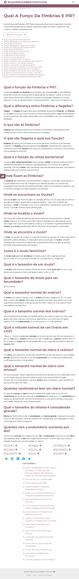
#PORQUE (60, 445)
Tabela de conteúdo (14, 35)
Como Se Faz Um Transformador (38, 479)
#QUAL (33, 449)
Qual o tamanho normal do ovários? (18, 63)
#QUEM (58, 453)
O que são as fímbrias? (13, 43)
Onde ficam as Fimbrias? (14, 49)
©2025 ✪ (28, 572)
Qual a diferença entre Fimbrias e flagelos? (21, 42)
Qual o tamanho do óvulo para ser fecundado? (23, 61)
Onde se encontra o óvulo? (15, 55)
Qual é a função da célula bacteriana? (19, 47)
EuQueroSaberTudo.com (27, 2)
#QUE (32, 453)
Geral (34, 575)
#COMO (9, 445)
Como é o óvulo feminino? (14, 57)
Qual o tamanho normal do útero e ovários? (22, 69)
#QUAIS (9, 449)
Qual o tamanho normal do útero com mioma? (23, 71)
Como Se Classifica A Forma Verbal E (40, 560)
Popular (28, 575)
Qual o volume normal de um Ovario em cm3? (23, 67)
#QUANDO (60, 449)
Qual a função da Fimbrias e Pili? (17, 40)
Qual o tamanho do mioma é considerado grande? (24, 75)
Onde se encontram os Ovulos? (17, 51)
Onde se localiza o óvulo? (14, 53)
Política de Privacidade (45, 575)
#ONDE (33, 445)
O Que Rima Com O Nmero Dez (38, 550)
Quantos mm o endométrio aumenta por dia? (22, 77)
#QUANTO (11, 453)
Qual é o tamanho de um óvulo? (17, 59)
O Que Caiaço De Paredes (36, 483)
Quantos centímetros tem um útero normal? (22, 73)
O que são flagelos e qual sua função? (19, 45)
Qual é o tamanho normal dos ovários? (19, 65)
